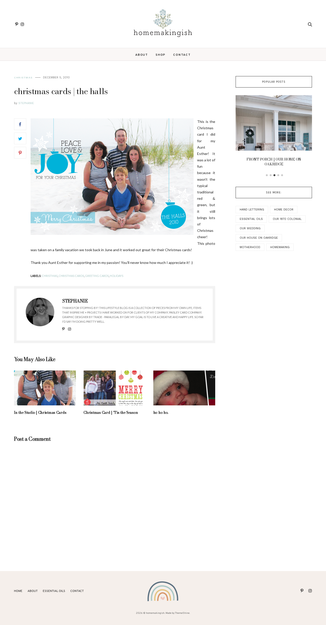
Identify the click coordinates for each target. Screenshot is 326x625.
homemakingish (155, 613)
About (141, 55)
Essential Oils (251, 219)
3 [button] (274, 175)
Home (18, 591)
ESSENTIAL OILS (54, 591)
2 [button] (270, 175)
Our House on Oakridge (259, 237)
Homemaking (280, 247)
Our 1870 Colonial (287, 219)
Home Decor (283, 209)
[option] (274, 132)
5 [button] (282, 175)
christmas (23, 77)
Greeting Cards (97, 275)
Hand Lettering (252, 209)
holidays (116, 275)
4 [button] (278, 175)
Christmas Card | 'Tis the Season (111, 412)
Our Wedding (250, 228)
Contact (182, 55)
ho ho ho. (160, 412)
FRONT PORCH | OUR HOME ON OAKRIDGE (274, 162)
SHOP (161, 55)
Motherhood (250, 247)
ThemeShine (182, 613)
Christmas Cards (71, 275)
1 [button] (266, 175)
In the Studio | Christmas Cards (40, 412)
